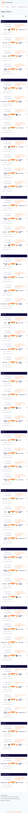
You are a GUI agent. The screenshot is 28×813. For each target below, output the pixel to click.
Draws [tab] (2, 6)
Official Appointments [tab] (22, 7)
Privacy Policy (18, 811)
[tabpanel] (14, 410)
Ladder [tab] (7, 7)
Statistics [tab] (13, 7)
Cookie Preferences (11, 811)
